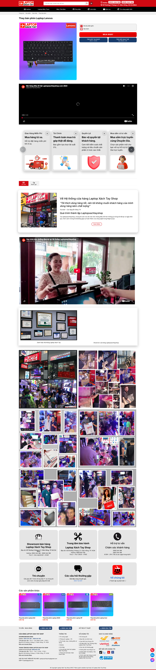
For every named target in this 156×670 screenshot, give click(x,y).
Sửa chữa (34, 13)
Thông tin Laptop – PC (66, 639)
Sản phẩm (28, 13)
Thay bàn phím (42, 13)
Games (62, 645)
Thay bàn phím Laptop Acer (98, 618)
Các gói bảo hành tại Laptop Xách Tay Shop (67, 650)
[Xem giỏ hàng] (91, 3)
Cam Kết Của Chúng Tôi (86, 641)
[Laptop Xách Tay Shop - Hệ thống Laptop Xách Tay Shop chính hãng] (26, 3)
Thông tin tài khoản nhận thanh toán (66, 653)
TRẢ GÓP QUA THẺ (122, 39)
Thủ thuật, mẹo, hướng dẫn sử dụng (68, 641)
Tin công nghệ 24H (126, 9)
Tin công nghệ (64, 636)
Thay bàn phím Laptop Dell (27, 618)
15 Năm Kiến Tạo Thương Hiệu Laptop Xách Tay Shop (88, 644)
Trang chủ (21, 13)
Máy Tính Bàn (61, 9)
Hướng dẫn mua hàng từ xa (87, 649)
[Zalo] (104, 652)
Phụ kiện (78, 9)
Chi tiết (24, 184)
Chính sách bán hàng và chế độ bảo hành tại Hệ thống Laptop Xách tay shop (87, 657)
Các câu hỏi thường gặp (86, 647)
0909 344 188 (127, 2)
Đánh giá (33, 184)
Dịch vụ (107, 9)
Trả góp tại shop (93, 39)
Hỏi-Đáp (62, 647)
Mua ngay (108, 34)
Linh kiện (93, 9)
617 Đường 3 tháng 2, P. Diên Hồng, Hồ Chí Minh (119, 5)
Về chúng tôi (117, 577)
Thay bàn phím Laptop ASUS (51, 618)
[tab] (23, 183)
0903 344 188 (114, 2)
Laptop (28, 9)
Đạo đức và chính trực (86, 639)
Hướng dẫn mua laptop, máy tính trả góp (87, 652)
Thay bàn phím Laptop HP (74, 618)
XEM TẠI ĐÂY (78, 581)
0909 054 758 (106, 628)
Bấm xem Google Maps (25, 644)
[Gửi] (87, 3)
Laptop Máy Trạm (43, 9)
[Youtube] (108, 652)
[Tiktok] (100, 652)
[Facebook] (112, 652)
